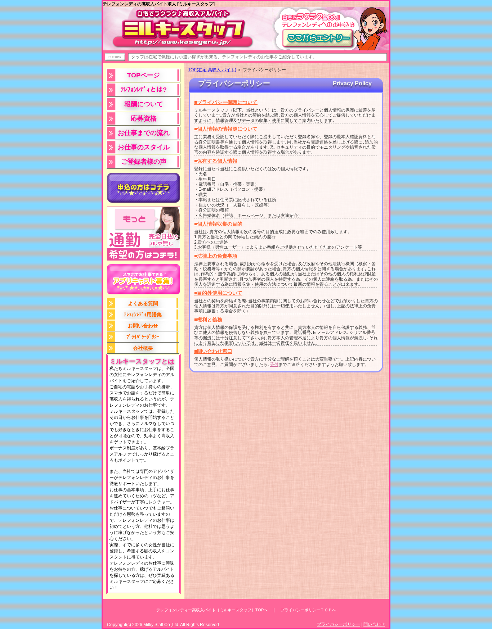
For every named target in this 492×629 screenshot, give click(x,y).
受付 (274, 364)
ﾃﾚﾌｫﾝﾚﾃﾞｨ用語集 (143, 314)
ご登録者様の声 (143, 161)
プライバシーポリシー (338, 624)
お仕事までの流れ (144, 132)
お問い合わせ (143, 326)
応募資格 (144, 118)
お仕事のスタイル (144, 147)
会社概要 (143, 348)
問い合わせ (374, 624)
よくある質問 (143, 303)
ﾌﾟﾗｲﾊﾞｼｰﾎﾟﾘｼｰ (142, 337)
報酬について (143, 104)
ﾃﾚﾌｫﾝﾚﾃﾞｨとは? (144, 89)
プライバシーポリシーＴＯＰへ (308, 610)
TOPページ (143, 75)
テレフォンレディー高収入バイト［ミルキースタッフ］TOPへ (212, 610)
